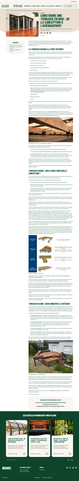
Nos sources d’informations (24, 471)
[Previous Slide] (68, 460)
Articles (16, 10)
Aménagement (42, 13)
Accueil (7, 10)
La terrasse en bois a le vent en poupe (16, 45)
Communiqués (42, 469)
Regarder (74, 1)
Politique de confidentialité (47, 477)
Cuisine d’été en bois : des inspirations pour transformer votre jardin (50, 402)
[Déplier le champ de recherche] (75, 6)
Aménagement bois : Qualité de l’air (51, 404)
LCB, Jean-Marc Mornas (52, 111)
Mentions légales (37, 477)
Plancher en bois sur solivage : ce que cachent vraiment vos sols (50, 406)
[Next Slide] (72, 460)
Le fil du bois (69, 6)
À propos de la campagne (24, 469)
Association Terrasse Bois (55, 390)
